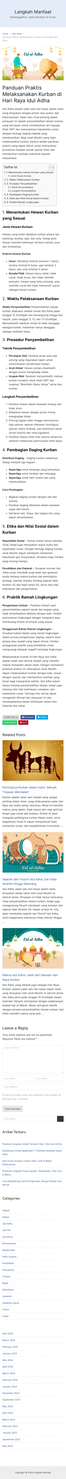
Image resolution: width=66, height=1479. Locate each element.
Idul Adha (17, 33)
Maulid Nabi (8, 1250)
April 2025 (7, 1333)
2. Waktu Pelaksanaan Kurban (23, 179)
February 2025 (10, 1346)
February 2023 (10, 1426)
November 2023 (11, 1393)
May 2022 (7, 1446)
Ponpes (6, 1276)
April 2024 (7, 1366)
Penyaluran (8, 1269)
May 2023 (7, 1406)
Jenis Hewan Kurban (21, 176)
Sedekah (7, 1296)
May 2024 (7, 1360)
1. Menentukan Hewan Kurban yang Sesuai (30, 172)
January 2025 (9, 1353)
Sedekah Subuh (10, 1303)
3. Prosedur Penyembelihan (22, 183)
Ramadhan (8, 1289)
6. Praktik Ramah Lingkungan (23, 202)
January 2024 (9, 1386)
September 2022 (11, 1439)
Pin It (24, 722)
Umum (5, 1309)
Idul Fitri (6, 1230)
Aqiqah (6, 1210)
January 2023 (9, 1432)
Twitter (43, 717)
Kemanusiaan (9, 1243)
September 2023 (11, 1399)
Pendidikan (8, 1263)
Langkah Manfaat (33, 12)
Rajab (5, 1283)
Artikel (5, 1217)
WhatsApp (11, 722)
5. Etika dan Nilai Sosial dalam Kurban (28, 198)
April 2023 (7, 1412)
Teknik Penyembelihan (22, 187)
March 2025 (8, 1340)
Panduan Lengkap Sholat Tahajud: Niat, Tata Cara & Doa (32, 1144)
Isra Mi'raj (7, 1236)
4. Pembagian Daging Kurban (23, 194)
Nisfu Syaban (9, 1256)
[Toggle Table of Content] (50, 167)
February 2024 (10, 1379)
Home (5, 33)
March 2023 (8, 1419)
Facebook (28, 717)
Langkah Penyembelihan (24, 190)
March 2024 (8, 1373)
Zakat (5, 1316)
